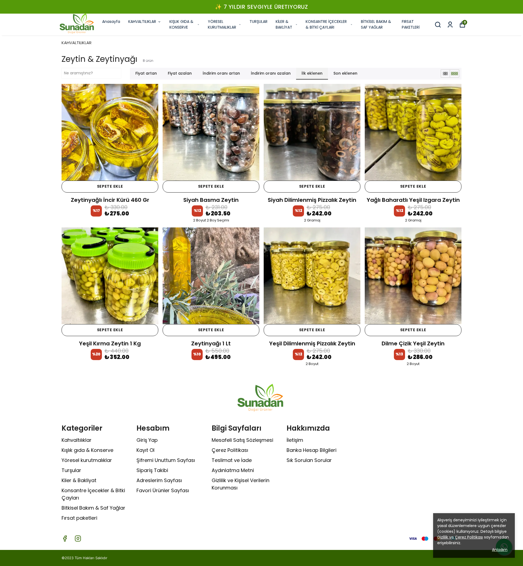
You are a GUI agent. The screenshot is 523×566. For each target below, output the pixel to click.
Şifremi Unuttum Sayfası (165, 460)
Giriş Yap (147, 440)
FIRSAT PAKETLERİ (410, 24)
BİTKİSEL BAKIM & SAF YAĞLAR (376, 24)
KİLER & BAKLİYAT (284, 24)
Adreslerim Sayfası (159, 480)
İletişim (295, 440)
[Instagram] (78, 538)
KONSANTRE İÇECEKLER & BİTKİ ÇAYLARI (326, 24)
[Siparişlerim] (450, 24)
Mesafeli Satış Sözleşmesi (242, 440)
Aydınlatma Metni (233, 470)
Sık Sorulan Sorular (309, 460)
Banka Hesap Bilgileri (311, 450)
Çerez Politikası (230, 450)
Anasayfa (111, 21)
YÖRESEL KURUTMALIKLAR (222, 24)
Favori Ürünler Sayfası (162, 490)
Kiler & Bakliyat (79, 480)
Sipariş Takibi (152, 470)
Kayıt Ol (145, 450)
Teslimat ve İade (232, 460)
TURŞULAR (258, 21)
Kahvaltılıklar (77, 440)
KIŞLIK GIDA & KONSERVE (181, 24)
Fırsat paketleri (79, 518)
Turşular (71, 470)
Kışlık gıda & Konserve (87, 450)
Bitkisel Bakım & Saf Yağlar (93, 507)
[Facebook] (65, 538)
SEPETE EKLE (110, 186)
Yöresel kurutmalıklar (87, 460)
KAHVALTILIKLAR (142, 21)
